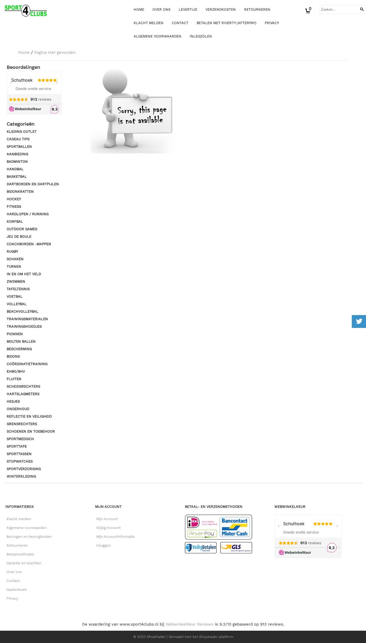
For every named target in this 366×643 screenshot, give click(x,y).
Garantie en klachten (23, 563)
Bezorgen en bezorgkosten (29, 537)
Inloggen (103, 545)
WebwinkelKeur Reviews (190, 624)
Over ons (161, 9)
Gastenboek (16, 590)
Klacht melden (148, 23)
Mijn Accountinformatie (115, 537)
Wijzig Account (108, 528)
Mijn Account (107, 519)
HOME (139, 9)
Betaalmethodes (20, 554)
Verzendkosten (221, 9)
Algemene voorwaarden (157, 36)
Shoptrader (157, 637)
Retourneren (257, 9)
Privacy (272, 23)
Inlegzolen (201, 36)
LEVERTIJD (188, 9)
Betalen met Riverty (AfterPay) (226, 23)
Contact (180, 23)
